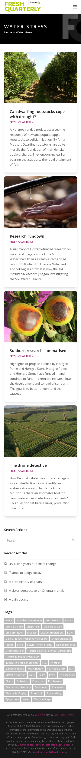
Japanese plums (15, 669)
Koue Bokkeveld (56, 669)
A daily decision (19, 599)
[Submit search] (73, 540)
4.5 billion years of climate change (33, 564)
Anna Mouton (53, 620)
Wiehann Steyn (42, 699)
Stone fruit (37, 693)
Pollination (22, 681)
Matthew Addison (15, 675)
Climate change (14, 626)
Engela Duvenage (61, 638)
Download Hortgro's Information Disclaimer (44, 744)
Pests (52, 675)
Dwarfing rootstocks (51, 632)
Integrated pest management (22, 662)
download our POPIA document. (50, 752)
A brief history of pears (25, 582)
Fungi (20, 644)
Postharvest (55, 681)
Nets (32, 675)
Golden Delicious (66, 644)
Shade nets (57, 687)
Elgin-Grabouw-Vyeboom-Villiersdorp (26, 638)
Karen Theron (35, 669)
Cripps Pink (33, 626)
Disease (32, 632)
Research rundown (27, 236)
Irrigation (55, 662)
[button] (75, 6)
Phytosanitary (67, 675)
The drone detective (28, 465)
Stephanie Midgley (16, 693)
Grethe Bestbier (15, 650)
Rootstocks (41, 687)
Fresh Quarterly (21, 122)
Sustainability (54, 693)
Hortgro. (41, 715)
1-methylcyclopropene (29, 620)
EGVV (70, 632)
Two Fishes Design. (64, 715)
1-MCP (9, 620)
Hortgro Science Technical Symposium (49, 650)
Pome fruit (38, 681)
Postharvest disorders (18, 687)
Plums (9, 681)
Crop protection (14, 632)
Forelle (9, 644)
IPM (44, 662)
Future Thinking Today (39, 644)
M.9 (71, 669)
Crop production (53, 626)
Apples (69, 620)
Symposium (12, 699)
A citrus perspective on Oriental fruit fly (36, 590)
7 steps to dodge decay (25, 573)
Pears (42, 675)
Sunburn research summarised (38, 350)
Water (26, 699)
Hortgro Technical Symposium (22, 656)
